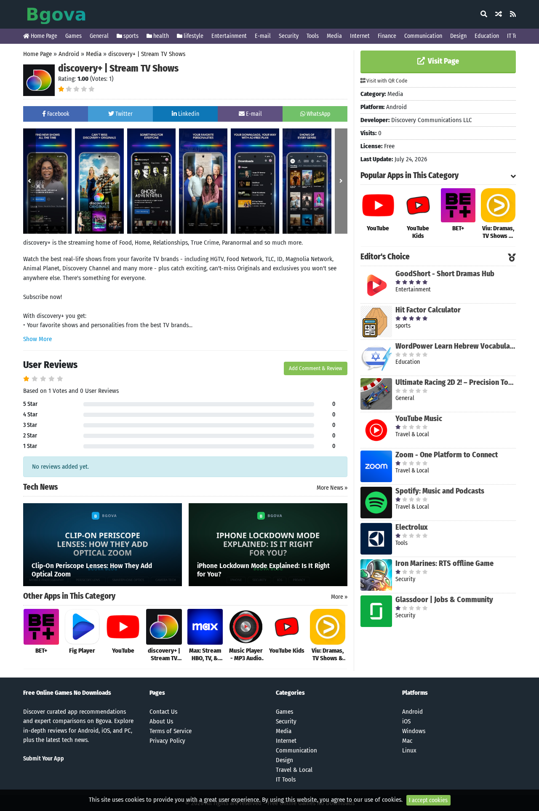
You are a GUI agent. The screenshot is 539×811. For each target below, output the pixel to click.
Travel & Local (294, 770)
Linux (409, 750)
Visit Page (442, 61)
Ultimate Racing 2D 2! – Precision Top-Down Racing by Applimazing (455, 382)
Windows (413, 731)
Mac (407, 740)
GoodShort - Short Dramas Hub (444, 273)
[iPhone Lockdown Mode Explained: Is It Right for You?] (268, 544)
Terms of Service (170, 731)
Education (487, 36)
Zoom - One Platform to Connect (446, 455)
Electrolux (411, 527)
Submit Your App (43, 758)
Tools (313, 36)
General (99, 36)
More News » (332, 487)
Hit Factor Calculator (428, 310)
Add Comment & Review (315, 368)
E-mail (263, 36)
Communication (423, 36)
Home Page (43, 36)
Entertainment (229, 36)
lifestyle (192, 36)
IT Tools (516, 36)
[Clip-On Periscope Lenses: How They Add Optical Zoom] (102, 544)
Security (289, 36)
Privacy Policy (167, 740)
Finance (387, 36)
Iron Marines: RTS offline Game (444, 563)
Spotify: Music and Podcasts (439, 491)
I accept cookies (428, 800)
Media (334, 36)
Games (73, 36)
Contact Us (163, 711)
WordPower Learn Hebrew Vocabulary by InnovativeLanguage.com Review (455, 346)
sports (130, 36)
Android (69, 54)
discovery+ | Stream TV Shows (146, 54)
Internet (360, 36)
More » (339, 596)
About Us (161, 721)
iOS (406, 721)
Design (458, 36)
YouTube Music (418, 418)
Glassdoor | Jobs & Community (444, 599)
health (160, 36)
